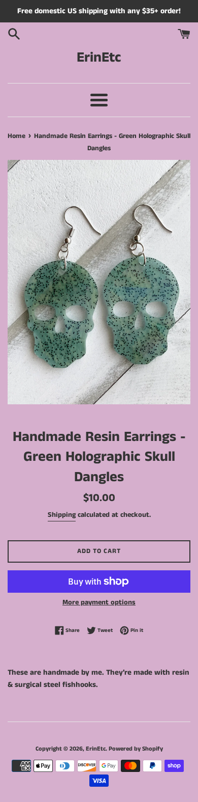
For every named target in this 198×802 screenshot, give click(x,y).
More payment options (99, 602)
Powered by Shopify (136, 748)
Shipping (62, 515)
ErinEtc (99, 58)
